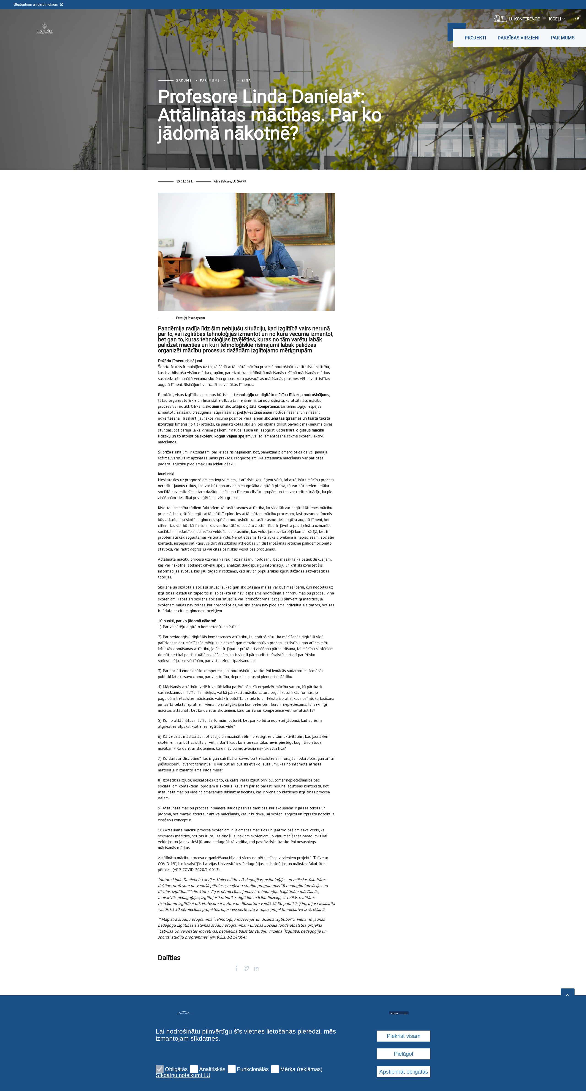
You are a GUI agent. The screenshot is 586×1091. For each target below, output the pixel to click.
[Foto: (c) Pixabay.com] (246, 253)
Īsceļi (555, 18)
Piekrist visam (404, 1036)
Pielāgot (403, 1054)
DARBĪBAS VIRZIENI (519, 38)
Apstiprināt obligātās (403, 1072)
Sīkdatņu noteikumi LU (183, 1075)
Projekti (475, 38)
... (231, 80)
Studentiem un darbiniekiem (36, 4)
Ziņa (246, 80)
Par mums (563, 38)
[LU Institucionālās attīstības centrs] (37, 28)
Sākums (184, 80)
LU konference (524, 18)
